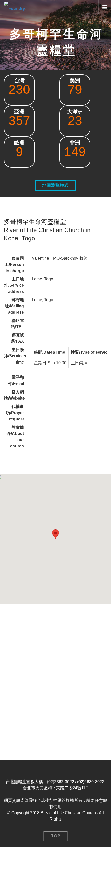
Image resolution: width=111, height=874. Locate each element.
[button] (55, 534)
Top (55, 835)
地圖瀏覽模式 (55, 185)
